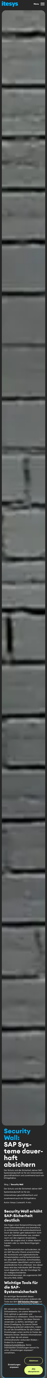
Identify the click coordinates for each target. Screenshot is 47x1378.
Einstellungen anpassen (14, 1365)
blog (6, 1184)
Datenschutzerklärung (14, 1345)
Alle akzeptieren (33, 1370)
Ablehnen (33, 1360)
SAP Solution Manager (28, 1301)
